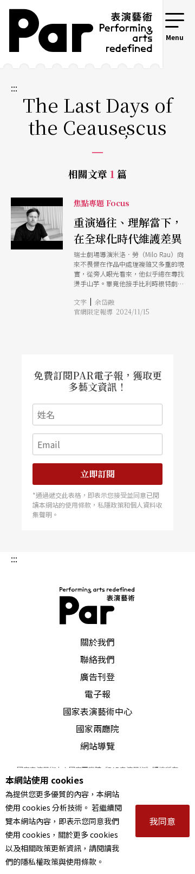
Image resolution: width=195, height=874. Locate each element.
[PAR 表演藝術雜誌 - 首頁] (73, 34)
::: (148, 17)
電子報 (97, 693)
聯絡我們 (97, 659)
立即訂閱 (97, 474)
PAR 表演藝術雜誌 (97, 606)
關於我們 (97, 641)
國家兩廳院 (97, 728)
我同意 (163, 820)
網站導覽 (97, 745)
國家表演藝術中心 (97, 711)
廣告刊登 (97, 676)
